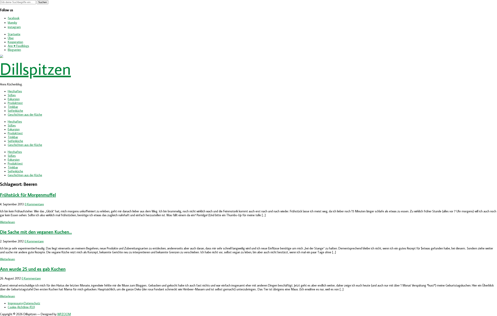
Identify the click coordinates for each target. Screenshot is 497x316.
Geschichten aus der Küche (25, 114)
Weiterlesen (7, 222)
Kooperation (15, 42)
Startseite (14, 34)
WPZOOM (64, 314)
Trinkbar (13, 107)
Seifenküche (15, 111)
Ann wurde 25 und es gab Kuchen (33, 269)
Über (11, 38)
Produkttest (15, 103)
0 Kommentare (34, 204)
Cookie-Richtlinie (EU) (21, 307)
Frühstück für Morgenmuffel (28, 195)
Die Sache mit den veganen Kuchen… (36, 232)
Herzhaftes (15, 91)
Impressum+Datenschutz (24, 303)
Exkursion (14, 99)
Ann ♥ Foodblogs (18, 46)
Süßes (12, 95)
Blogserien (14, 50)
